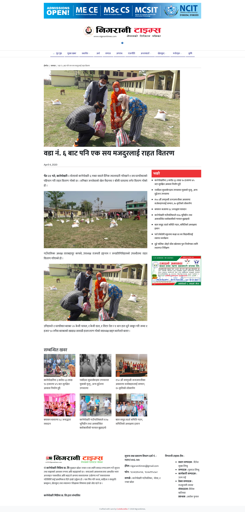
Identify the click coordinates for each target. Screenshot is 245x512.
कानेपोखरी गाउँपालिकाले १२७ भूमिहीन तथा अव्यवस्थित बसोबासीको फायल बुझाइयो (173, 217)
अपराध (119, 53)
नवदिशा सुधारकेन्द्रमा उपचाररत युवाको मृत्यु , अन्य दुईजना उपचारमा (176, 192)
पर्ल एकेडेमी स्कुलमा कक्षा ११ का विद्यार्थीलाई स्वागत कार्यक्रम (174, 236)
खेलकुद (161, 53)
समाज (108, 53)
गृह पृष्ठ (58, 53)
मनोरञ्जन (176, 53)
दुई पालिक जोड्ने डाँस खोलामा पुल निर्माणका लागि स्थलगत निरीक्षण (176, 246)
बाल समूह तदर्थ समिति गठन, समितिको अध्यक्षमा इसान (176, 227)
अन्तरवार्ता (145, 53)
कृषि (190, 53)
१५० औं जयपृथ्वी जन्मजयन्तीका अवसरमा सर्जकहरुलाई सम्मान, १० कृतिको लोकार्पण (173, 202)
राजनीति (131, 53)
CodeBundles (122, 509)
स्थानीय (85, 53)
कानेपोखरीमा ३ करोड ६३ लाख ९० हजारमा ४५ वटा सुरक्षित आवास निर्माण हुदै (175, 182)
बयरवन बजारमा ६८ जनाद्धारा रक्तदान (170, 209)
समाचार (53, 65)
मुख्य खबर (71, 53)
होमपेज (46, 66)
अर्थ (98, 53)
